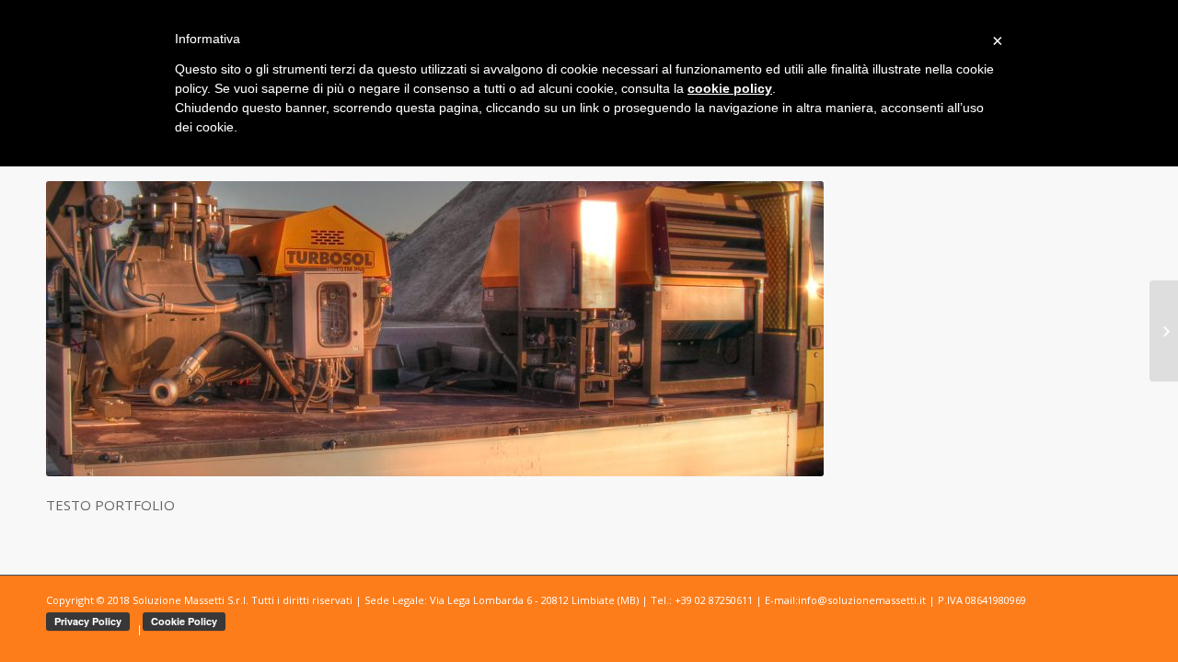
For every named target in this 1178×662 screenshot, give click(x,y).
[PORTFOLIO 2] (1163, 331)
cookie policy (729, 88)
